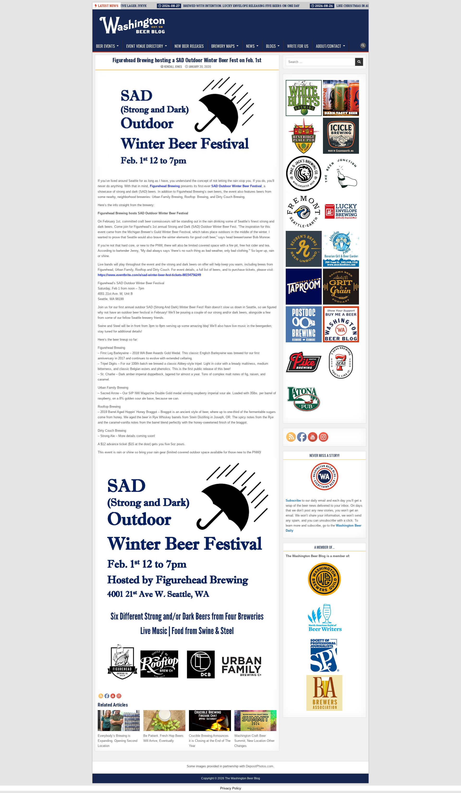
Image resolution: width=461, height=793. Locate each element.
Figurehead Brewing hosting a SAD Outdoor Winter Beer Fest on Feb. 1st (187, 60)
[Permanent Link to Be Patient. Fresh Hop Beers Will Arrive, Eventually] (164, 720)
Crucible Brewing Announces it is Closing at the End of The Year (209, 741)
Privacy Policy (230, 788)
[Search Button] (363, 46)
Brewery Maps (223, 46)
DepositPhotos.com (259, 766)
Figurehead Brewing (165, 186)
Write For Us (297, 46)
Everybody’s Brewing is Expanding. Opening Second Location (117, 741)
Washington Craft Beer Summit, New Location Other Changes (254, 741)
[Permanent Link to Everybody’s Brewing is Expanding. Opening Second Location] (119, 720)
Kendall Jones (173, 66)
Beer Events (105, 46)
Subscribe (293, 500)
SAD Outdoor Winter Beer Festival (236, 186)
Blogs (271, 46)
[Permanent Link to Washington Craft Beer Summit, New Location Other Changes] (255, 720)
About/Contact (328, 46)
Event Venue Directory (144, 46)
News (250, 46)
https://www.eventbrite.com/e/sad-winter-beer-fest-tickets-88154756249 (149, 275)
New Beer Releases (189, 46)
